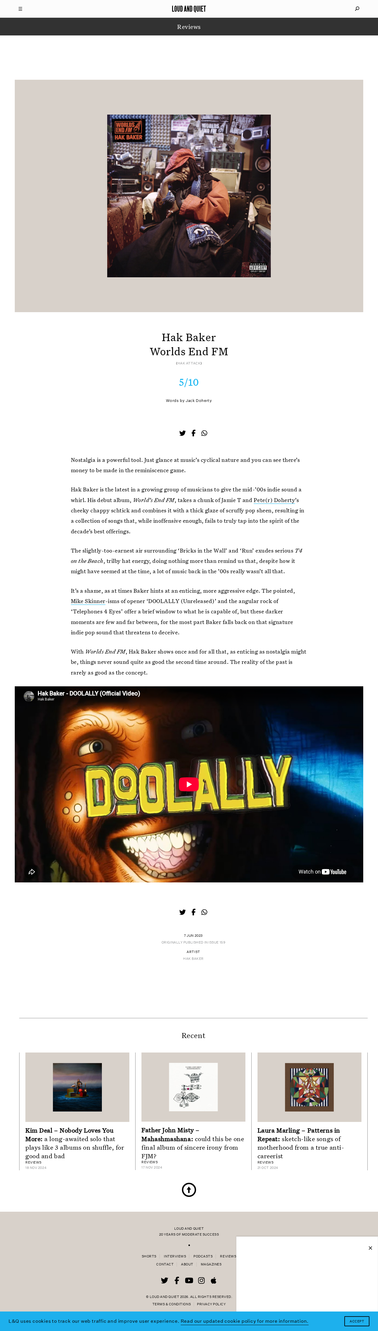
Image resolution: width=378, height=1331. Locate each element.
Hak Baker (193, 959)
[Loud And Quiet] (189, 8)
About (187, 1264)
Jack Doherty (199, 400)
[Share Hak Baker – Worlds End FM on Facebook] (194, 434)
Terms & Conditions (171, 1304)
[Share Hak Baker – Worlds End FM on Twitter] (183, 434)
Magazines (211, 1264)
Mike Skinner (88, 601)
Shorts (149, 1256)
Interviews (175, 1256)
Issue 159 (216, 942)
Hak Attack (189, 363)
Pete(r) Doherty (274, 500)
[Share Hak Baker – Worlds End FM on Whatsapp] (204, 433)
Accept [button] (357, 1321)
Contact (165, 1264)
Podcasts (203, 1256)
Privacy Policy (211, 1304)
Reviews (228, 1256)
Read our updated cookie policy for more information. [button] (245, 1321)
